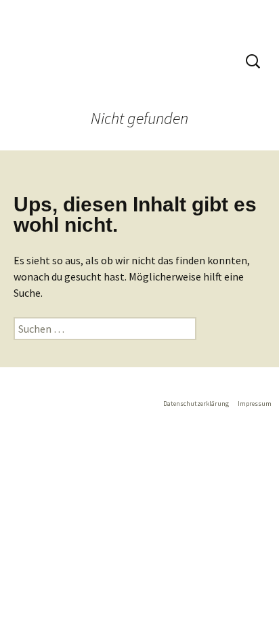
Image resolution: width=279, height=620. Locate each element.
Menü (209, 61)
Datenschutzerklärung (196, 403)
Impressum (255, 403)
